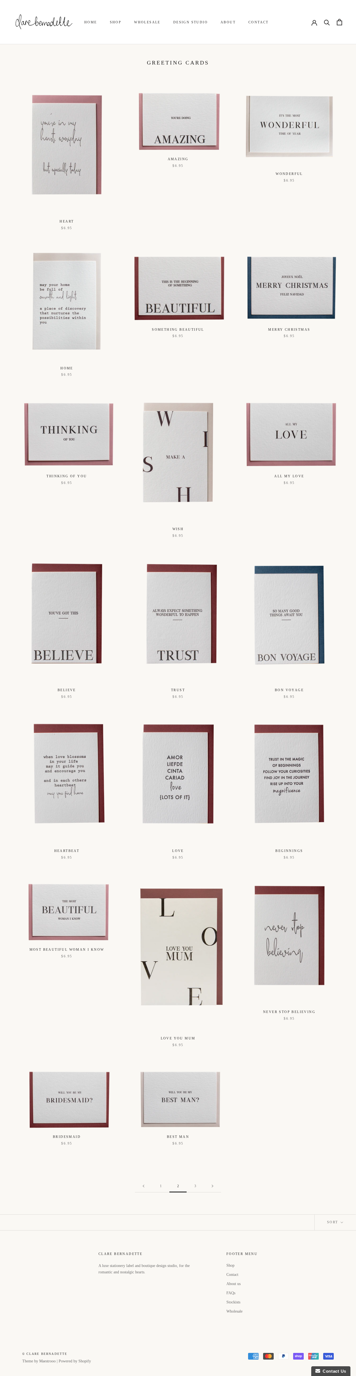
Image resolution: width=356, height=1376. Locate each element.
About (228, 22)
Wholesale (147, 22)
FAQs (230, 1293)
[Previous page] (143, 1186)
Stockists (233, 1302)
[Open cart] (339, 22)
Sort (333, 1222)
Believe (67, 690)
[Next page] (212, 1186)
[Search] (327, 22)
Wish (178, 529)
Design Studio (190, 22)
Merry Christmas (289, 330)
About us (233, 1284)
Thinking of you (66, 476)
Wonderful (289, 174)
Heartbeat (67, 851)
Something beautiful (178, 330)
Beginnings (289, 851)
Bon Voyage (289, 690)
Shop (116, 22)
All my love (289, 476)
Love (178, 851)
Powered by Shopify (75, 1361)
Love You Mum (178, 1038)
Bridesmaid (67, 1137)
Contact (258, 22)
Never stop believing (289, 1012)
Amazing (178, 159)
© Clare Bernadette (45, 1353)
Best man (178, 1137)
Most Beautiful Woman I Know (66, 950)
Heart (67, 221)
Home (90, 22)
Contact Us (333, 1371)
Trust (178, 690)
